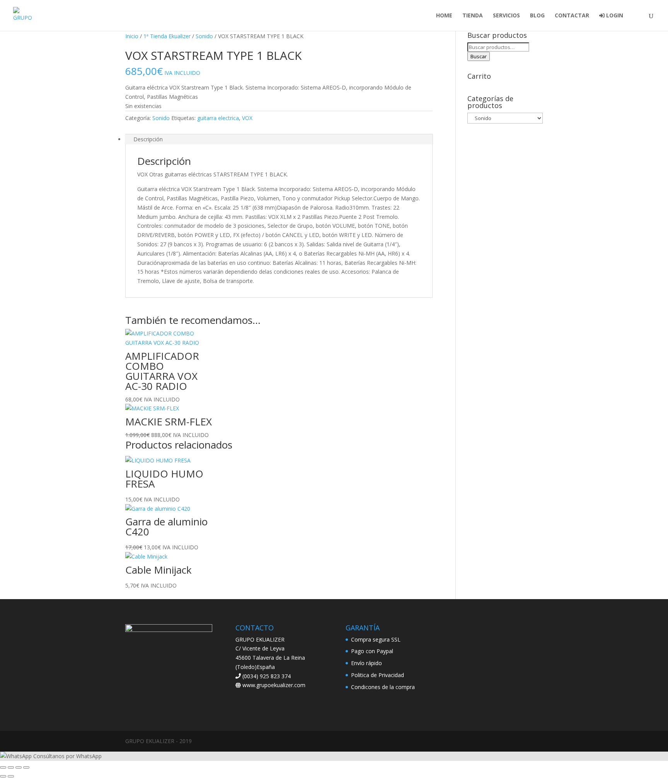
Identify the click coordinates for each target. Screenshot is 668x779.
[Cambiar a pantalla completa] (11, 767)
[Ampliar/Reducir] (3, 767)
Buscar (478, 56)
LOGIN (614, 16)
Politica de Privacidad (377, 675)
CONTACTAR (572, 16)
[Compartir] (18, 767)
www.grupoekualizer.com (273, 685)
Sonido (204, 36)
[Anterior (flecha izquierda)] (3, 776)
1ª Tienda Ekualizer (167, 36)
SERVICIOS (506, 16)
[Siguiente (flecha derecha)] (11, 776)
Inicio (131, 36)
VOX (247, 118)
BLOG (537, 16)
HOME (444, 16)
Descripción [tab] (148, 139)
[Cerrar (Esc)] (26, 767)
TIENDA (472, 16)
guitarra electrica (218, 118)
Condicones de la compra (383, 687)
